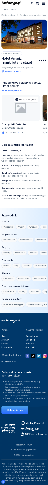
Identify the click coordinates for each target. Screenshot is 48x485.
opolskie (29, 67)
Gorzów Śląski (8, 128)
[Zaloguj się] (32, 3)
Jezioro (26, 265)
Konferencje (9, 291)
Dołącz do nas (15, 410)
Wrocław (33, 227)
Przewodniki (6, 347)
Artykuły (5, 339)
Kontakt (5, 343)
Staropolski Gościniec (14, 124)
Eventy (22, 291)
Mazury (6, 252)
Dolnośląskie (9, 239)
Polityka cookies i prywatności (24, 449)
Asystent (29, 343)
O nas (4, 336)
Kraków (21, 227)
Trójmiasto (20, 252)
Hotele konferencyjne (12, 53)
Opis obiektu (10, 9)
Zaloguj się (30, 339)
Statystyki (30, 347)
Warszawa (8, 227)
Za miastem (40, 265)
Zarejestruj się (31, 336)
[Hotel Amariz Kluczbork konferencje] (24, 34)
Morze (6, 265)
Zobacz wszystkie (10, 90)
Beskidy (33, 252)
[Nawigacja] (43, 3)
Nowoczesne (40, 278)
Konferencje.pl (8, 15)
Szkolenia (34, 291)
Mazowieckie (26, 239)
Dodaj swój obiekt (9, 361)
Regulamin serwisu (24, 444)
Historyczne (23, 278)
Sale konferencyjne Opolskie (33, 15)
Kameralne (8, 278)
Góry (16, 265)
